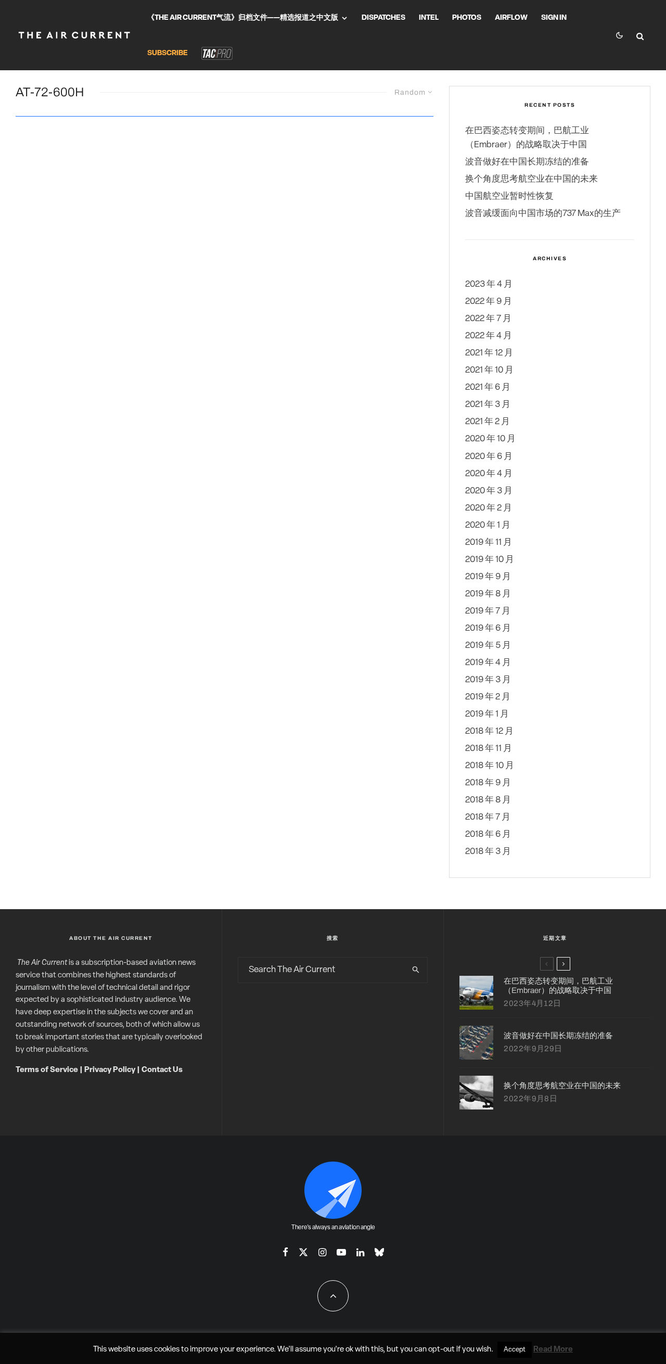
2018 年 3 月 (488, 851)
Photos (466, 18)
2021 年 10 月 (489, 370)
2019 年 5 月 (488, 645)
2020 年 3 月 (489, 491)
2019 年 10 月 (489, 559)
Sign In (554, 18)
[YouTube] (341, 1252)
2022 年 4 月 (488, 336)
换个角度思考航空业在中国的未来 (531, 179)
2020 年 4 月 (489, 473)
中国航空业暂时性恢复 (509, 196)
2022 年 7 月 (488, 318)
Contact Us (162, 1070)
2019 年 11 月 (488, 542)
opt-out (441, 1350)
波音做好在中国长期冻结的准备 (527, 162)
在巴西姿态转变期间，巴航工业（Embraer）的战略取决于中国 (558, 986)
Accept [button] (515, 1349)
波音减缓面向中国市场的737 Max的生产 (543, 213)
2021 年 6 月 (487, 387)
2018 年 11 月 (488, 748)
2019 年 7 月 (487, 611)
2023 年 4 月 (489, 284)
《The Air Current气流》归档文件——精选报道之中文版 (242, 18)
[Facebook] (285, 1252)
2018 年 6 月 (488, 834)
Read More (553, 1350)
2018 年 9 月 (488, 783)
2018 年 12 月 (489, 731)
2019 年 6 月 (488, 628)
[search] (416, 970)
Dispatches (383, 18)
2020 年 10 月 (490, 439)
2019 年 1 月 (487, 714)
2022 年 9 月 (488, 301)
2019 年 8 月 (488, 594)
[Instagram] (322, 1252)
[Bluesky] (379, 1252)
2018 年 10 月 (489, 765)
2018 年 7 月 (487, 817)
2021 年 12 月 (489, 353)
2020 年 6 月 (489, 456)
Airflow (511, 18)
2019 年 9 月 (488, 576)
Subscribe (167, 53)
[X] (303, 1252)
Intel (429, 18)
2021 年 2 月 (487, 421)
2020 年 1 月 (487, 525)
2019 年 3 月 (488, 679)
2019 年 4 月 (488, 662)
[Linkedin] (360, 1252)
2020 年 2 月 (488, 508)
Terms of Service (47, 1070)
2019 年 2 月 (487, 697)
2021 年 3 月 (487, 404)
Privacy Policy (109, 1070)
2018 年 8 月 (488, 800)
